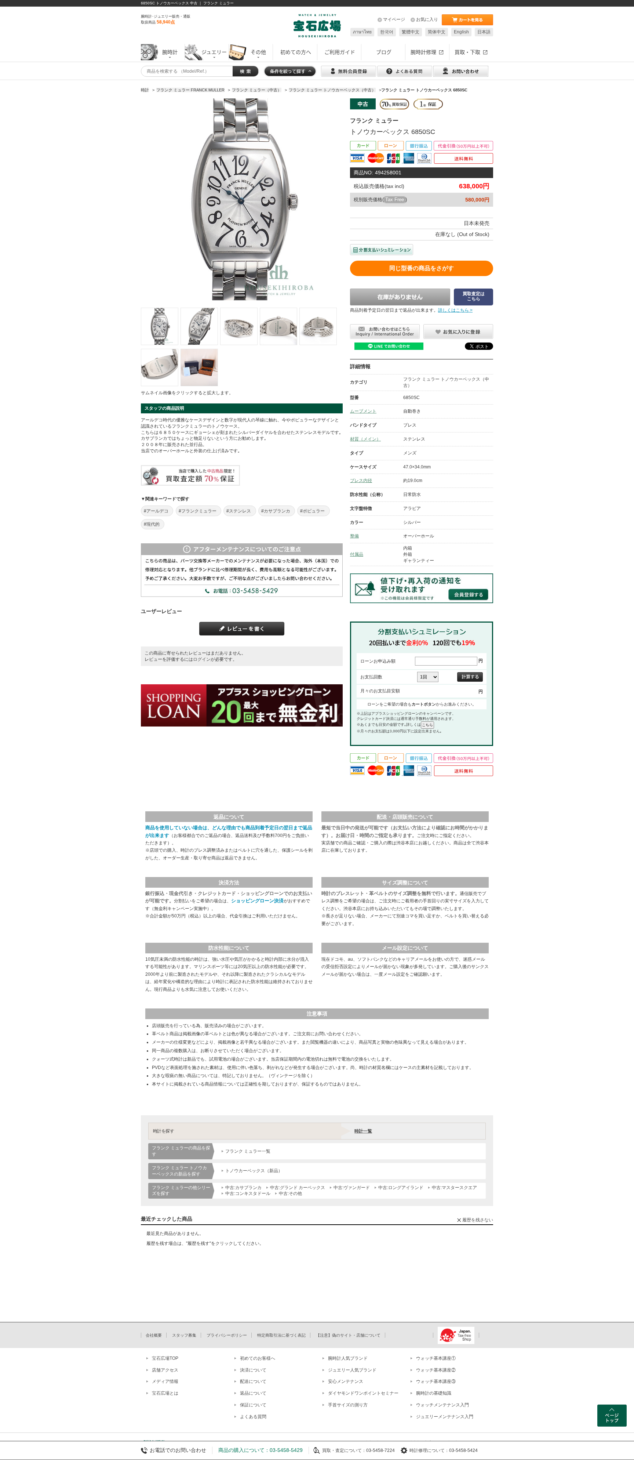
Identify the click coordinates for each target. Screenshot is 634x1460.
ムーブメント (363, 411)
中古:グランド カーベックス (297, 1187)
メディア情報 (165, 1381)
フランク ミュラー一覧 (247, 1151)
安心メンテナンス (345, 1381)
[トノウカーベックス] (159, 326)
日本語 (484, 32)
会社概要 (154, 1335)
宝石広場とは (165, 1393)
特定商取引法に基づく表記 (281, 1335)
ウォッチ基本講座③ (436, 1381)
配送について (253, 1381)
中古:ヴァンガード (352, 1187)
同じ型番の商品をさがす (421, 268)
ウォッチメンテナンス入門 (442, 1405)
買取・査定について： (344, 1450)
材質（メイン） (365, 439)
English (461, 32)
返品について (253, 1393)
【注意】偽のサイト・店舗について (348, 1335)
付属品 (356, 554)
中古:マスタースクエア (454, 1187)
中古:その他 (290, 1193)
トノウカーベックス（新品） (254, 1170)
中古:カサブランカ (243, 1187)
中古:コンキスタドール (247, 1193)
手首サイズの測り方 (348, 1405)
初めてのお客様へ (257, 1358)
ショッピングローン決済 (257, 900)
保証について (253, 1405)
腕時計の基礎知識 (433, 1393)
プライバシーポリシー (227, 1335)
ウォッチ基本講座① (436, 1358)
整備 (354, 536)
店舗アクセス (165, 1370)
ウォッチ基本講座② (436, 1370)
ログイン (202, 659)
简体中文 (436, 32)
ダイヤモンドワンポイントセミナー (363, 1393)
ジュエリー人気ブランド (352, 1370)
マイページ (394, 19)
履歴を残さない (477, 1219)
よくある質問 (253, 1416)
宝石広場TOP (165, 1358)
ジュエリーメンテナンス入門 (444, 1416)
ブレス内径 (361, 480)
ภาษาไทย (362, 32)
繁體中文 (410, 32)
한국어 (386, 32)
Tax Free (394, 199)
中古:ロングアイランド (400, 1187)
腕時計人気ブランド (348, 1358)
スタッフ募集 (184, 1335)
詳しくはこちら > (455, 310)
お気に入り (427, 19)
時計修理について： (429, 1450)
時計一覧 (363, 1131)
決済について (253, 1370)
